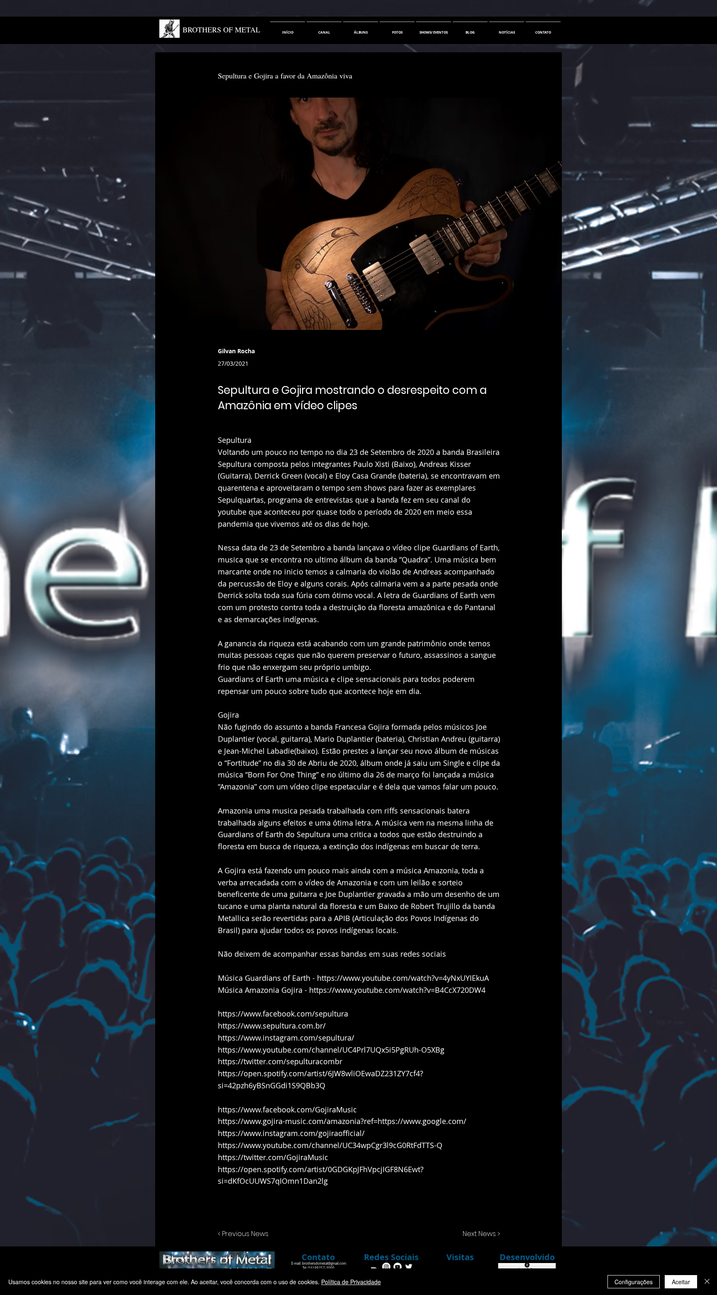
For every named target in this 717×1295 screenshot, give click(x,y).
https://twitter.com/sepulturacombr (280, 1061)
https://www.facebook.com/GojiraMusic (287, 1109)
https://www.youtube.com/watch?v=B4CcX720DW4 (397, 990)
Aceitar (681, 1282)
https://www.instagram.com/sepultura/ (286, 1038)
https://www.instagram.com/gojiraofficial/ (291, 1133)
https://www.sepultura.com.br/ (272, 1026)
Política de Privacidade (351, 1282)
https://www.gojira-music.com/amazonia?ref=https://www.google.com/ (342, 1121)
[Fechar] (707, 1281)
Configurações (634, 1282)
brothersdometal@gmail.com (324, 1263)
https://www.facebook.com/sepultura (283, 1014)
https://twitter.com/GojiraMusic (273, 1157)
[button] (391, 1257)
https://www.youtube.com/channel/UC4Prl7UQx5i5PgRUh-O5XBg (331, 1050)
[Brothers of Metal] (386, 1267)
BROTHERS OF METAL (221, 29)
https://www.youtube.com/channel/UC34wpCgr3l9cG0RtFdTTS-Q (330, 1145)
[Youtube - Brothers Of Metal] (397, 1267)
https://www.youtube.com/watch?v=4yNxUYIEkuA (403, 978)
